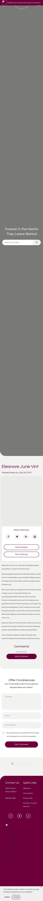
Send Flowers (21, 547)
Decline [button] (7, 897)
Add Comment (21, 656)
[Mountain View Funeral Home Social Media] (10, 816)
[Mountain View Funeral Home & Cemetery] (21, 766)
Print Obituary (21, 554)
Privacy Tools (27, 798)
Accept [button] (16, 897)
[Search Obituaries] (37, 242)
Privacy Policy (28, 793)
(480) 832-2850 (10, 798)
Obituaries (27, 788)
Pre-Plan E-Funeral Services (30, 804)
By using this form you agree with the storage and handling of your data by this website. (23, 734)
